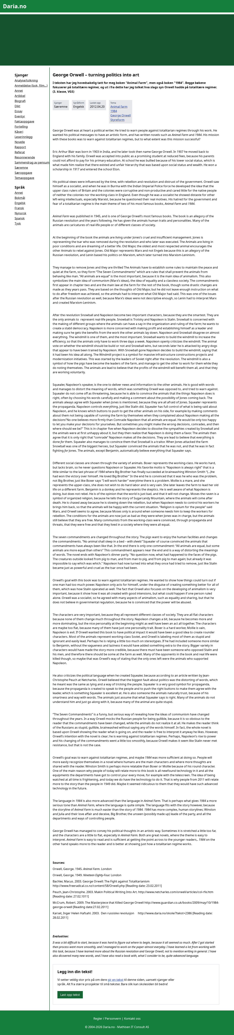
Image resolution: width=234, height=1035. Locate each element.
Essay (18, 111)
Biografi (20, 101)
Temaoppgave (24, 178)
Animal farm (118, 107)
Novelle (20, 142)
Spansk (20, 218)
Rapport (20, 147)
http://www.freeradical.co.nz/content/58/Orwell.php (89, 886)
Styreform (117, 120)
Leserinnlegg (24, 137)
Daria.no (15, 6)
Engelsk (20, 203)
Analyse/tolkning (26, 80)
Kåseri (19, 132)
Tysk (18, 223)
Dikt (17, 106)
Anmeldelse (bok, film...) (31, 86)
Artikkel (20, 96)
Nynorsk (20, 213)
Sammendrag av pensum (32, 162)
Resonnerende (25, 157)
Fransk (19, 208)
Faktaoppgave (24, 121)
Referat (20, 152)
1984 (113, 111)
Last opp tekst (70, 995)
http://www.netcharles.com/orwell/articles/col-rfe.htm (175, 892)
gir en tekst (115, 980)
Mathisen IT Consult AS (133, 1027)
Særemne (21, 168)
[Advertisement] (117, 40)
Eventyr (20, 116)
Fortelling (21, 127)
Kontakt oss (132, 1019)
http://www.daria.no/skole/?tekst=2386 (165, 913)
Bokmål (20, 198)
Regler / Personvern (107, 1019)
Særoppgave (23, 173)
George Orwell (120, 115)
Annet (19, 91)
